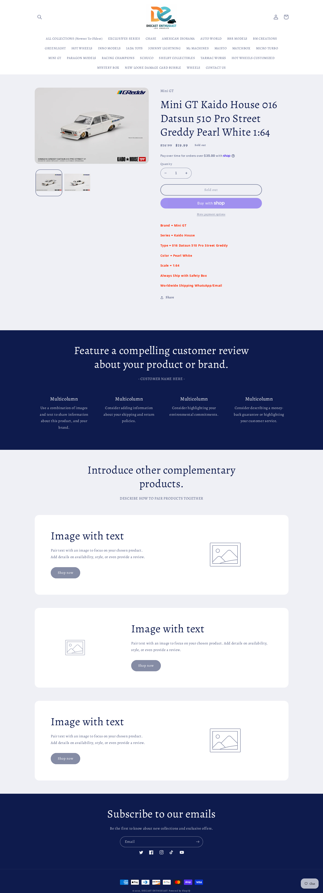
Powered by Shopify (180, 890)
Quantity (166, 164)
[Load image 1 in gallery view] (49, 183)
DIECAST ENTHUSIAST (155, 890)
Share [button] (170, 297)
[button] (40, 17)
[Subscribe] (198, 841)
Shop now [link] (65, 572)
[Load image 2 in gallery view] (77, 183)
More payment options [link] (211, 214)
